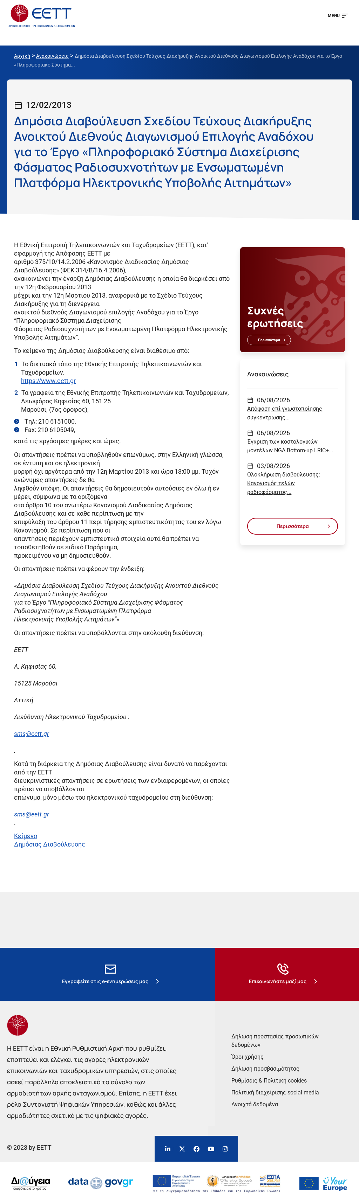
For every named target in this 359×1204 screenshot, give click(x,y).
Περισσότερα (269, 340)
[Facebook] (196, 1149)
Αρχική (22, 56)
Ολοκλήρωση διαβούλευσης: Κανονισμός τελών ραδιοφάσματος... (283, 483)
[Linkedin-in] (168, 1149)
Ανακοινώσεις (52, 56)
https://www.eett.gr (48, 380)
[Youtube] (211, 1149)
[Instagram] (225, 1149)
